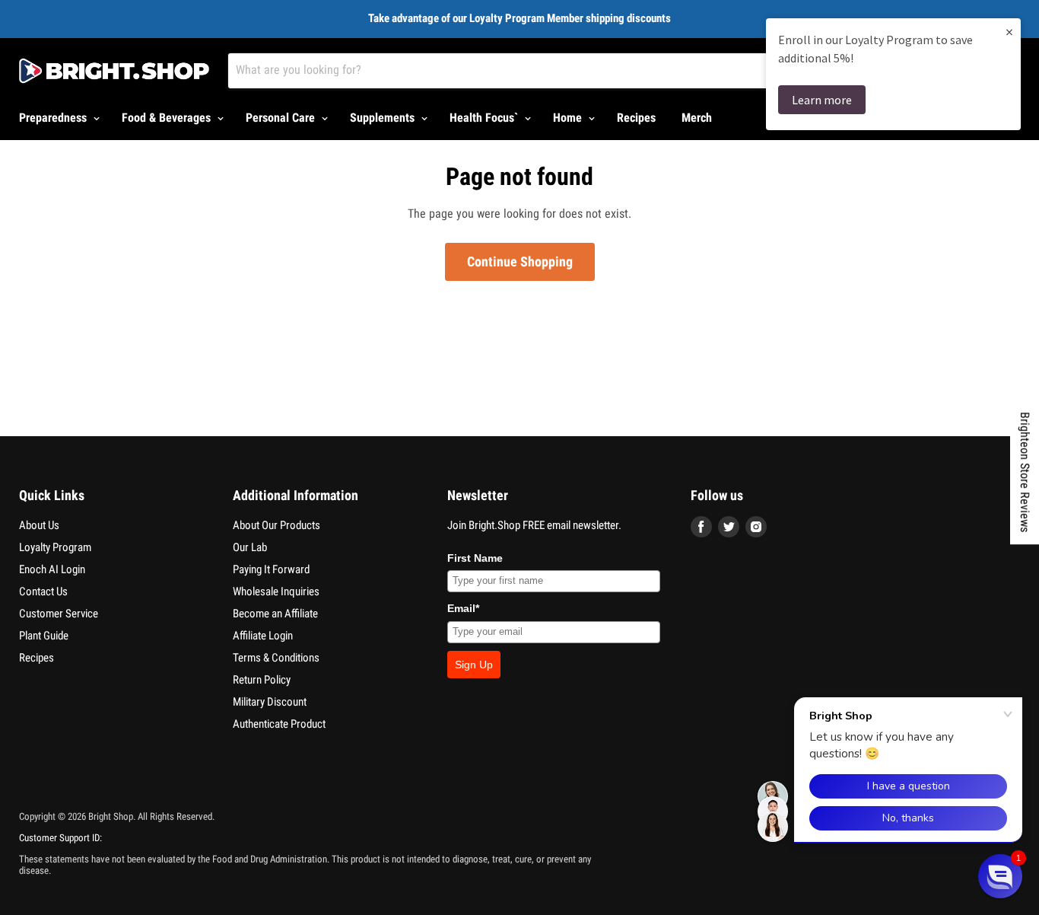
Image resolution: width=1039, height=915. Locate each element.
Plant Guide (43, 635)
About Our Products (276, 525)
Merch (697, 117)
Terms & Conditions (276, 658)
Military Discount (270, 702)
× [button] (1009, 31)
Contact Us (43, 591)
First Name (475, 558)
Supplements (384, 117)
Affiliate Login (263, 635)
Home (569, 117)
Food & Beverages (168, 117)
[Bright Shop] (114, 70)
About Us (39, 525)
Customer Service (58, 613)
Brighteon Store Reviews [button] (1025, 472)
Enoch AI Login (52, 569)
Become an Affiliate (275, 613)
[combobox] (556, 70)
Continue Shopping (520, 261)
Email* (463, 608)
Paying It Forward (271, 569)
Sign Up (474, 664)
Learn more (822, 99)
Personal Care (282, 117)
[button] (1000, 876)
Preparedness (54, 117)
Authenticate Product (279, 724)
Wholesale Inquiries (276, 591)
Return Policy (262, 680)
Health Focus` (485, 117)
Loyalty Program (55, 547)
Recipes (636, 117)
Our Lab (250, 547)
